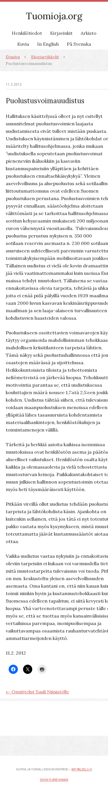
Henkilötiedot (27, 33)
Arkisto (88, 33)
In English (48, 44)
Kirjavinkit (61, 33)
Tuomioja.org (54, 16)
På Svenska (79, 44)
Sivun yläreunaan (54, 779)
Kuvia (23, 44)
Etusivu (13, 57)
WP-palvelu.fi (81, 769)
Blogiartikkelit (45, 57)
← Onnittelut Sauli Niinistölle (37, 692)
